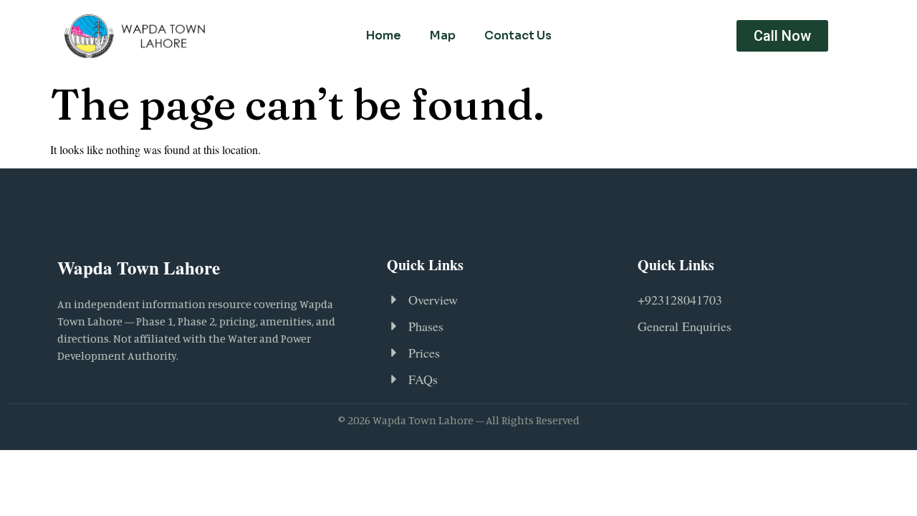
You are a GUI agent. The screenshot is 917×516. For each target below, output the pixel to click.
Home (383, 35)
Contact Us (518, 35)
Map (443, 35)
